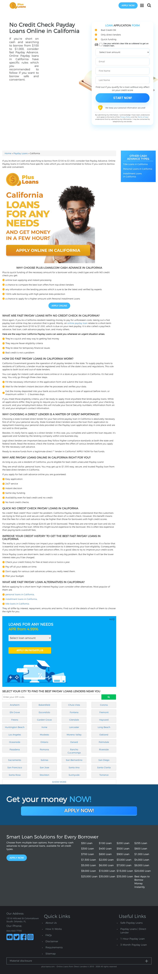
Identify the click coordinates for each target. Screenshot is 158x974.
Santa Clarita (104, 767)
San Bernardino (74, 760)
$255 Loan (140, 843)
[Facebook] (23, 937)
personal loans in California (19, 594)
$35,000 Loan (125, 876)
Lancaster (74, 727)
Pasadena (15, 749)
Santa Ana (74, 767)
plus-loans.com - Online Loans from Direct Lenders (64, 966)
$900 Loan (123, 854)
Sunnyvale (74, 775)
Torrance (103, 775)
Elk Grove (15, 712)
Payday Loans (20, 153)
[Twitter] (16, 937)
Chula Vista (74, 705)
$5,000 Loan (88, 865)
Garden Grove (44, 719)
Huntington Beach (14, 727)
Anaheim (15, 705)
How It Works (54, 929)
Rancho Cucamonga (74, 751)
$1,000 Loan (141, 854)
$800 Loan (105, 854)
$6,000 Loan (106, 865)
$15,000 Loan (125, 870)
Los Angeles (14, 734)
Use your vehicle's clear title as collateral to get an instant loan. (126, 44)
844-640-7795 (14, 930)
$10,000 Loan (107, 870)
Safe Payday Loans (131, 922)
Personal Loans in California (137, 168)
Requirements (54, 947)
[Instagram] (30, 937)
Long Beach (104, 727)
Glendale (74, 719)
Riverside (104, 749)
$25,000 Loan (89, 876)
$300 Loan (87, 848)
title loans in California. (17, 603)
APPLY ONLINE (59, 305)
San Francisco (14, 767)
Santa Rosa (15, 775)
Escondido (44, 712)
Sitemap (51, 953)
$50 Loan (86, 843)
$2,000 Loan (106, 859)
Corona (104, 705)
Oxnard (74, 742)
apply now (128, 5)
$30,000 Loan (107, 876)
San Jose (44, 767)
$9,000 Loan (88, 870)
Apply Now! (79, 810)
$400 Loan (105, 848)
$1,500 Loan (88, 859)
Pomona (44, 749)
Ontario (44, 742)
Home (8, 153)
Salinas (44, 760)
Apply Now (17, 857)
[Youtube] (9, 937)
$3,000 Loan (124, 859)
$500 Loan (123, 848)
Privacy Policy (125, 117)
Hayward (104, 719)
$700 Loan (87, 854)
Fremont (103, 712)
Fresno (14, 719)
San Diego (103, 760)
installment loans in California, (21, 599)
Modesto (44, 734)
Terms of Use (143, 117)
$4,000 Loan (141, 859)
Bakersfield (44, 705)
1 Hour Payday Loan (132, 938)
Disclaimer (52, 941)
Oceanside (14, 742)
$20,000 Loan (142, 870)
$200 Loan (123, 843)
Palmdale (104, 742)
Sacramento (14, 760)
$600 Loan (140, 848)
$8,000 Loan (141, 865)
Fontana (74, 712)
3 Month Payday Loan (133, 944)
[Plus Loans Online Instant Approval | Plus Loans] (19, 5)
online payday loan (77, 323)
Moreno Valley (74, 734)
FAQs (49, 935)
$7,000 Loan (124, 865)
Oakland (103, 734)
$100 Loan (105, 843)
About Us (51, 922)
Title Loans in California (135, 164)
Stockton (44, 775)
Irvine (44, 727)
